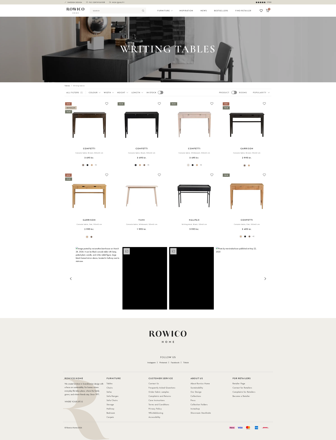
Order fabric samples (159, 392)
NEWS (204, 10)
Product (224, 92)
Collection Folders (199, 404)
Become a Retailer (241, 396)
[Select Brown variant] (83, 165)
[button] (98, 278)
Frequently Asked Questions (162, 387)
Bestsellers (221, 10)
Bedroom (111, 413)
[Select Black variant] (87, 165)
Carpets (110, 417)
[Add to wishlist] (106, 103)
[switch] (160, 92)
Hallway (110, 408)
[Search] (143, 11)
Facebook (175, 362)
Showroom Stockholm (201, 413)
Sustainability (197, 387)
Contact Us (154, 383)
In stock (151, 92)
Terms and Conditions (159, 404)
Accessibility (154, 417)
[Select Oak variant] (92, 165)
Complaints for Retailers (244, 392)
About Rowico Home (200, 383)
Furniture (163, 10)
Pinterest (163, 362)
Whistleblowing (156, 413)
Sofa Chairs (112, 400)
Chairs (110, 387)
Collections (196, 396)
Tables (67, 85)
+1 (96, 165)
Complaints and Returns (160, 396)
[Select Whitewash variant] (188, 165)
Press (193, 400)
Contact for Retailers (242, 387)
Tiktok (186, 362)
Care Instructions (157, 400)
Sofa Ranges (113, 396)
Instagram (151, 362)
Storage (110, 404)
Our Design (196, 392)
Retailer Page (239, 383)
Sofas (109, 392)
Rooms (243, 92)
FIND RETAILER (243, 10)
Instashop (195, 408)
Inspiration (186, 10)
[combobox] (115, 11)
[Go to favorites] (261, 10)
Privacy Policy (155, 408)
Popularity (259, 92)
